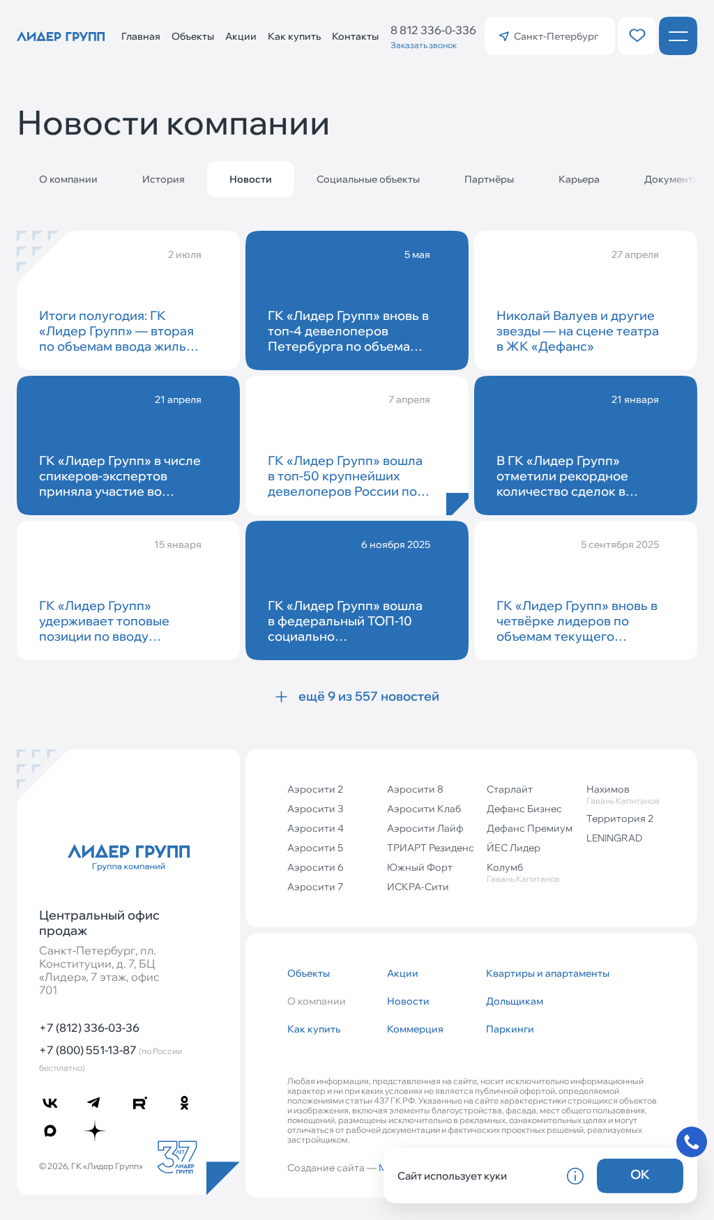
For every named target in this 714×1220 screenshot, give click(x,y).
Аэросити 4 (315, 828)
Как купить (294, 36)
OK (640, 1174)
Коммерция (415, 1029)
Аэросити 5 (315, 847)
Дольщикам (514, 1001)
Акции (241, 36)
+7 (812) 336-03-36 (89, 1028)
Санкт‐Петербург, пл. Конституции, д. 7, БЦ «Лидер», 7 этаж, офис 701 (99, 971)
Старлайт (510, 789)
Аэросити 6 (315, 867)
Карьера (579, 179)
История (163, 179)
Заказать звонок (423, 45)
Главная (140, 36)
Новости (408, 1001)
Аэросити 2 (315, 789)
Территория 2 (619, 818)
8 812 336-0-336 (433, 30)
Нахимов (623, 794)
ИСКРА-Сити (418, 886)
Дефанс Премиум (529, 828)
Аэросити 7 (315, 886)
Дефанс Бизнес (524, 808)
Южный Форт (420, 867)
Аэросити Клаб (424, 808)
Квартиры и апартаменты (530, 973)
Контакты (355, 36)
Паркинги (510, 1029)
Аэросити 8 (415, 789)
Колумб (523, 872)
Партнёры (489, 179)
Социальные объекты (368, 179)
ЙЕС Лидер (513, 847)
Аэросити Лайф (425, 828)
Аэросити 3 (315, 808)
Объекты (193, 36)
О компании (68, 179)
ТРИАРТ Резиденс (430, 847)
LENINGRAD (614, 838)
